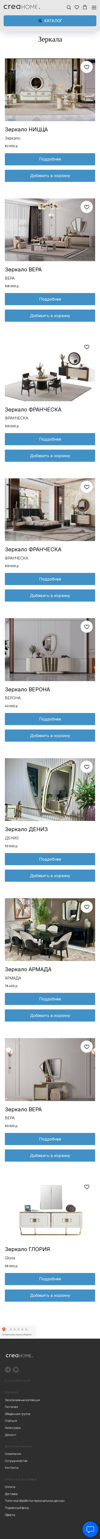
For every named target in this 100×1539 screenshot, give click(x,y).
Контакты (11, 1468)
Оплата (10, 1487)
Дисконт (11, 1435)
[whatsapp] (16, 1370)
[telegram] (8, 1370)
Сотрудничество (16, 1461)
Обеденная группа (17, 1414)
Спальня (11, 1421)
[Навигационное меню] (94, 7)
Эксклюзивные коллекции (22, 1400)
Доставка (11, 1494)
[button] (69, 7)
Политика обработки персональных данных (35, 1501)
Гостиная (11, 1407)
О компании (13, 1454)
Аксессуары (13, 1428)
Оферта (10, 1515)
